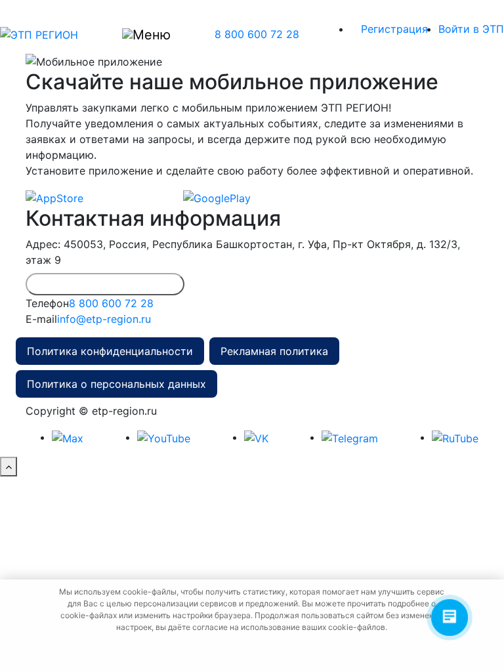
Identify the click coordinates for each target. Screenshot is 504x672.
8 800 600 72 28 (257, 34)
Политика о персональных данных (116, 383)
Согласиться (250, 651)
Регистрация (394, 28)
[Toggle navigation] (146, 34)
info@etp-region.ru (104, 319)
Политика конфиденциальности (110, 351)
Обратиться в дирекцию (105, 283)
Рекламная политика (274, 351)
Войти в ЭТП (471, 28)
